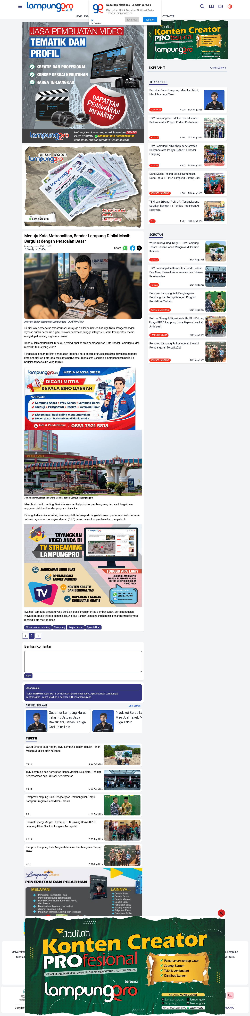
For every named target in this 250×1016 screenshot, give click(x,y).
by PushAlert (96, 23)
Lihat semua (134, 706)
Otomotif (168, 16)
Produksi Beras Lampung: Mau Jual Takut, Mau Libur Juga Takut (174, 92)
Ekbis (87, 16)
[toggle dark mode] (230, 7)
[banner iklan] (83, 82)
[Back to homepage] (50, 7)
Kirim (28, 675)
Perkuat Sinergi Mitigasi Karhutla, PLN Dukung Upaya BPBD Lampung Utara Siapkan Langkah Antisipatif (61, 824)
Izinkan (150, 19)
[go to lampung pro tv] (220, 7)
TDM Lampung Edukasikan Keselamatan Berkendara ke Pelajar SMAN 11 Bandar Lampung (173, 150)
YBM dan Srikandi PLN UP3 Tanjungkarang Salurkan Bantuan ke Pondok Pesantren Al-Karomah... (174, 205)
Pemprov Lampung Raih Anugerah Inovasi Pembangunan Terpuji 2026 (63, 849)
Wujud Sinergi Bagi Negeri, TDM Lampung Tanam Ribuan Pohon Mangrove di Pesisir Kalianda (63, 748)
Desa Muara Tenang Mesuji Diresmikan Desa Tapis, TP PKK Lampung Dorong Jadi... (175, 176)
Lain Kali (132, 19)
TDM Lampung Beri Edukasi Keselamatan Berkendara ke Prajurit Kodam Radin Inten (173, 120)
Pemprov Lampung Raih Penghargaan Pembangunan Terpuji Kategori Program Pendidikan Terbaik (61, 799)
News (79, 16)
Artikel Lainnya (218, 67)
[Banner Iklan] (187, 40)
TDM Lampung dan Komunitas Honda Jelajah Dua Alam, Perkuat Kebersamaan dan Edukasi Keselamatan (63, 774)
